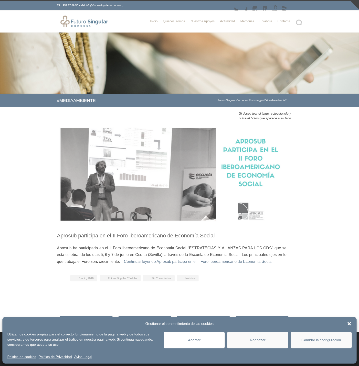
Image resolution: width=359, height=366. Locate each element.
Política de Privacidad (55, 357)
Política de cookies (21, 357)
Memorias (247, 21)
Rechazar (257, 340)
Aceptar (194, 340)
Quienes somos (174, 21)
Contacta (283, 21)
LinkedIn (262, 6)
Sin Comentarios (161, 278)
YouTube (272, 6)
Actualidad (227, 21)
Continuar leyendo (198, 261)
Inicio (154, 21)
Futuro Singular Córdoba (232, 100)
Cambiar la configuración (321, 340)
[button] (349, 323)
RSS (281, 6)
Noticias (190, 278)
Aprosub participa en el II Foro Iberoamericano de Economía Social (136, 236)
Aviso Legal (83, 357)
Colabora (266, 21)
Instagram (252, 6)
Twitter (233, 6)
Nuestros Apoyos (202, 21)
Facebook (242, 6)
